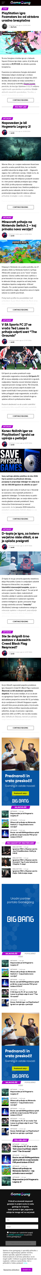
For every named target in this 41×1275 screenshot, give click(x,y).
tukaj (25, 1263)
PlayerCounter (29, 83)
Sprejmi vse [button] (27, 1270)
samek (12, 133)
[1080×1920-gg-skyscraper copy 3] (20, 951)
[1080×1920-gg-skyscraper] (20, 805)
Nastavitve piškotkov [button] (11, 1270)
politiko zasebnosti (16, 1235)
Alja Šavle (13, 27)
